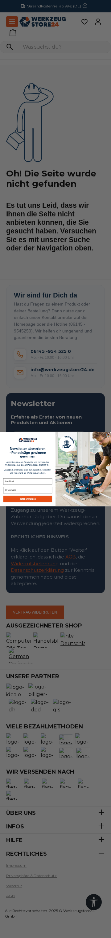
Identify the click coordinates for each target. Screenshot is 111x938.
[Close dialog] (108, 434)
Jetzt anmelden (28, 498)
